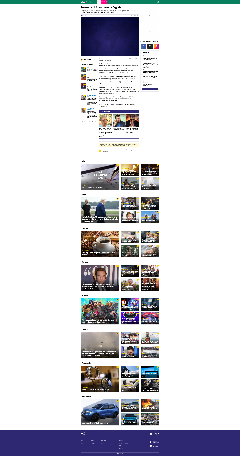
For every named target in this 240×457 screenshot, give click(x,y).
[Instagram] (156, 46)
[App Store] (154, 445)
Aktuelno (124, 251)
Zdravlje (93, 438)
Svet (143, 169)
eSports (102, 438)
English (84, 349)
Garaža (143, 405)
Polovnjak (124, 405)
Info (81, 438)
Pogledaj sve (150, 89)
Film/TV (84, 282)
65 (100, 151)
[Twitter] (150, 46)
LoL (83, 318)
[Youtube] (158, 434)
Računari (144, 371)
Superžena (93, 443)
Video (112, 438)
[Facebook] (143, 46)
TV (111, 440)
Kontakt (121, 448)
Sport (82, 440)
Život (82, 443)
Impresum (121, 440)
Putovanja (93, 440)
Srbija (82, 15)
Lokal (102, 443)
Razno (83, 185)
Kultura (92, 442)
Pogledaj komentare (132, 150)
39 (84, 67)
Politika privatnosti (123, 443)
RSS (120, 447)
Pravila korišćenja (123, 442)
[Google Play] (154, 442)
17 (84, 95)
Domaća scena (125, 304)
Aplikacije (121, 445)
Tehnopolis (103, 440)
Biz (81, 442)
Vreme (112, 443)
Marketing (121, 438)
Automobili (103, 442)
